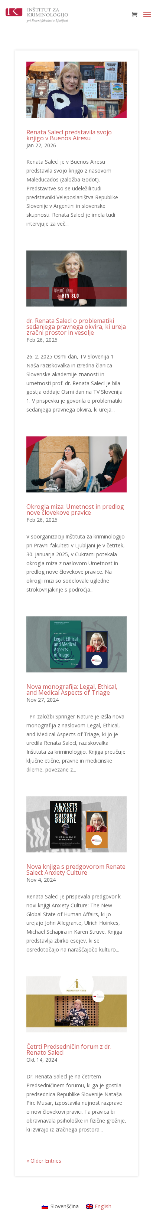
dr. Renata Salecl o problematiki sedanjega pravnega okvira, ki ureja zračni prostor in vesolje (76, 327)
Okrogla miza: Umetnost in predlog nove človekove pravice (75, 509)
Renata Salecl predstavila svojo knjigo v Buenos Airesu (69, 135)
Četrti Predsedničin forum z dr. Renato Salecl (68, 1049)
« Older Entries (43, 1160)
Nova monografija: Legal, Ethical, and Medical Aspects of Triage (71, 689)
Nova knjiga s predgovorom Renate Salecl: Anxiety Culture (76, 869)
